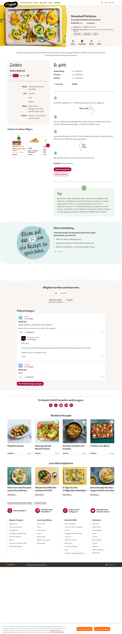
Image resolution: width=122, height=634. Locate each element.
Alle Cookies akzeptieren (102, 629)
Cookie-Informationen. (57, 632)
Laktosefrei (86, 34)
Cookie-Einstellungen (71, 546)
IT (114, 565)
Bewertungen (55, 299)
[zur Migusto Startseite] (11, 3)
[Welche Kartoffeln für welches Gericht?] (47, 481)
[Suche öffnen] (102, 2)
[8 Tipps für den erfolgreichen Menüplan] (75, 481)
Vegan (95, 34)
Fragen (69, 299)
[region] (61, 629)
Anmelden (111, 2)
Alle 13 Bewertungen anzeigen (30, 383)
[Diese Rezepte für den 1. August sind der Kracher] (102, 481)
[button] (20, 317)
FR (110, 565)
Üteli (26, 316)
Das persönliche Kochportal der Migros (19, 502)
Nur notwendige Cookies (85, 629)
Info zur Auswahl (28, 75)
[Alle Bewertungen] (75, 23)
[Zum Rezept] (19, 437)
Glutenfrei (77, 34)
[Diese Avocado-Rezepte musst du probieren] (19, 481)
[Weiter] (48, 145)
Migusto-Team (33, 337)
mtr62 (26, 364)
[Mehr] (102, 332)
